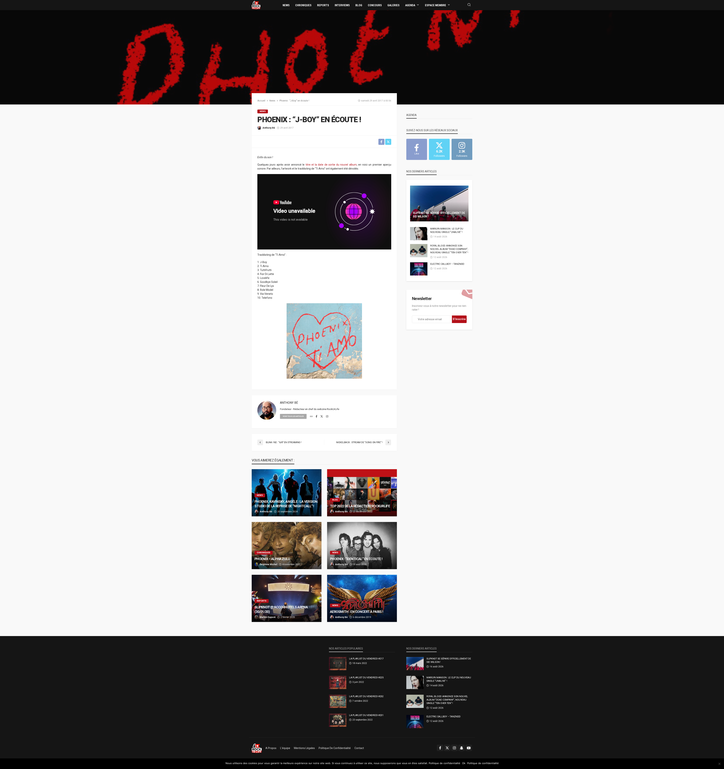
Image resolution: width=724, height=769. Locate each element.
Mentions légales (304, 748)
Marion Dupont (267, 617)
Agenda (410, 5)
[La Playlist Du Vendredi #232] (337, 701)
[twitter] (321, 416)
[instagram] (327, 416)
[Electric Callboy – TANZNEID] (418, 269)
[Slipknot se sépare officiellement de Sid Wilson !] (439, 203)
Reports (323, 5)
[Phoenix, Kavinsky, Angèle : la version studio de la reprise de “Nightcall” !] (286, 492)
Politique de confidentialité (335, 748)
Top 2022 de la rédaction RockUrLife (360, 506)
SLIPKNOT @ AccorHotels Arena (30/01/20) (281, 609)
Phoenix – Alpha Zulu (272, 559)
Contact (359, 748)
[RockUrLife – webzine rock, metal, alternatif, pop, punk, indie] (257, 748)
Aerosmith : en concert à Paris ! (356, 612)
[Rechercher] (469, 5)
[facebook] (316, 416)
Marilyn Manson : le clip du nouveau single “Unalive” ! (446, 230)
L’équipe (285, 748)
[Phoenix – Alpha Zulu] (286, 545)
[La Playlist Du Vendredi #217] (337, 663)
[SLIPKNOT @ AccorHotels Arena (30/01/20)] (286, 598)
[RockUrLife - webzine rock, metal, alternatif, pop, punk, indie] (256, 4)
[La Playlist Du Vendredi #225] (337, 682)
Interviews (342, 5)
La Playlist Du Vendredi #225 (366, 677)
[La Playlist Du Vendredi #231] (337, 720)
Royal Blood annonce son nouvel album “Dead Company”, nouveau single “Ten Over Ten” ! (449, 249)
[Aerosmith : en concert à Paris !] (362, 598)
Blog (358, 5)
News (286, 5)
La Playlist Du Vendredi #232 (366, 696)
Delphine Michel (268, 564)
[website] (311, 416)
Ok (463, 763)
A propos (270, 748)
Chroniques (303, 5)
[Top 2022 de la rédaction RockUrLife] (362, 492)
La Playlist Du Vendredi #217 (366, 658)
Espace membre (435, 5)
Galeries (393, 5)
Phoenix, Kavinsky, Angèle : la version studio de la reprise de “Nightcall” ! (286, 504)
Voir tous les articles (293, 416)
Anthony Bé (268, 128)
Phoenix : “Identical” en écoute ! (356, 559)
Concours (375, 5)
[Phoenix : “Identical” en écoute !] (362, 545)
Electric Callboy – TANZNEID (447, 263)
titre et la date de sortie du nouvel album (331, 164)
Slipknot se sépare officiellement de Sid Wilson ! (439, 214)
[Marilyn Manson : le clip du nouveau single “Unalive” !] (418, 233)
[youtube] (469, 748)
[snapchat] (461, 748)
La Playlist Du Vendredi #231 (366, 715)
